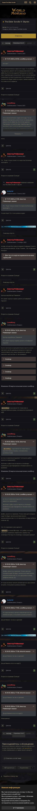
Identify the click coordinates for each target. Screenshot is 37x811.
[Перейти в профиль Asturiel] (4, 192)
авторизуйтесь (27, 748)
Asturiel (22, 651)
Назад (7, 43)
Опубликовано (16, 53)
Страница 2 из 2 (18, 43)
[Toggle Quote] (4, 59)
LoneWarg (23, 59)
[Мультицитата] (2, 88)
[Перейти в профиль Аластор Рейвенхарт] (4, 52)
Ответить (18, 36)
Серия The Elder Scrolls (20, 29)
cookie (32, 803)
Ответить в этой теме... (14, 758)
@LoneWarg (5, 408)
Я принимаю (19, 808)
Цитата (8, 88)
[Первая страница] (2, 43)
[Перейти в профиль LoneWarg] (4, 104)
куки (17, 792)
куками (14, 796)
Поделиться (10, 768)
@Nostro (4, 530)
